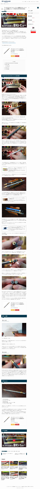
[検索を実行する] (38, 7)
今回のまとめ (7, 67)
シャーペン (5, 11)
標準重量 (14, 451)
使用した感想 (7, 64)
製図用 (16, 451)
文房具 (2, 11)
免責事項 (23, 486)
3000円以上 (9, 451)
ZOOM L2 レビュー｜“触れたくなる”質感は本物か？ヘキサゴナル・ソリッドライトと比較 (16, 168)
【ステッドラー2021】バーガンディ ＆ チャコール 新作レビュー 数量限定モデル (16, 198)
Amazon (13, 424)
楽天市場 (17, 424)
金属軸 (19, 451)
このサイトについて (9, 486)
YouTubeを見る (33, 32)
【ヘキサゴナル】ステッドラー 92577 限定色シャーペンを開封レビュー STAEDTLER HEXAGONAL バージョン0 (16, 227)
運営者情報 (14, 486)
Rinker (14, 52)
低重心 (12, 451)
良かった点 (8, 65)
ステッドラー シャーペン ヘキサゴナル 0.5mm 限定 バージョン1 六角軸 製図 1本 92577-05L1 (17, 50)
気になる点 (8, 66)
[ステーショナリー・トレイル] (6, 2)
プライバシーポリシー (18, 486)
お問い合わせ (26, 486)
